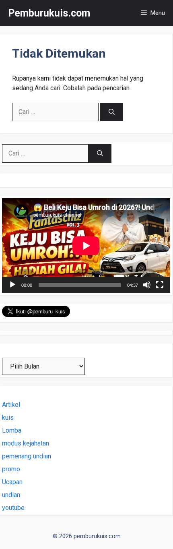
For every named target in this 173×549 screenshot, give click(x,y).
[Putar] (12, 285)
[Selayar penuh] (160, 285)
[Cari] (111, 112)
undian (11, 495)
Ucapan (12, 482)
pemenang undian (26, 456)
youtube (13, 508)
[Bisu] (147, 285)
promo (11, 469)
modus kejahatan (25, 443)
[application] (86, 245)
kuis (8, 417)
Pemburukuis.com (49, 13)
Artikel (11, 404)
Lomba (11, 430)
